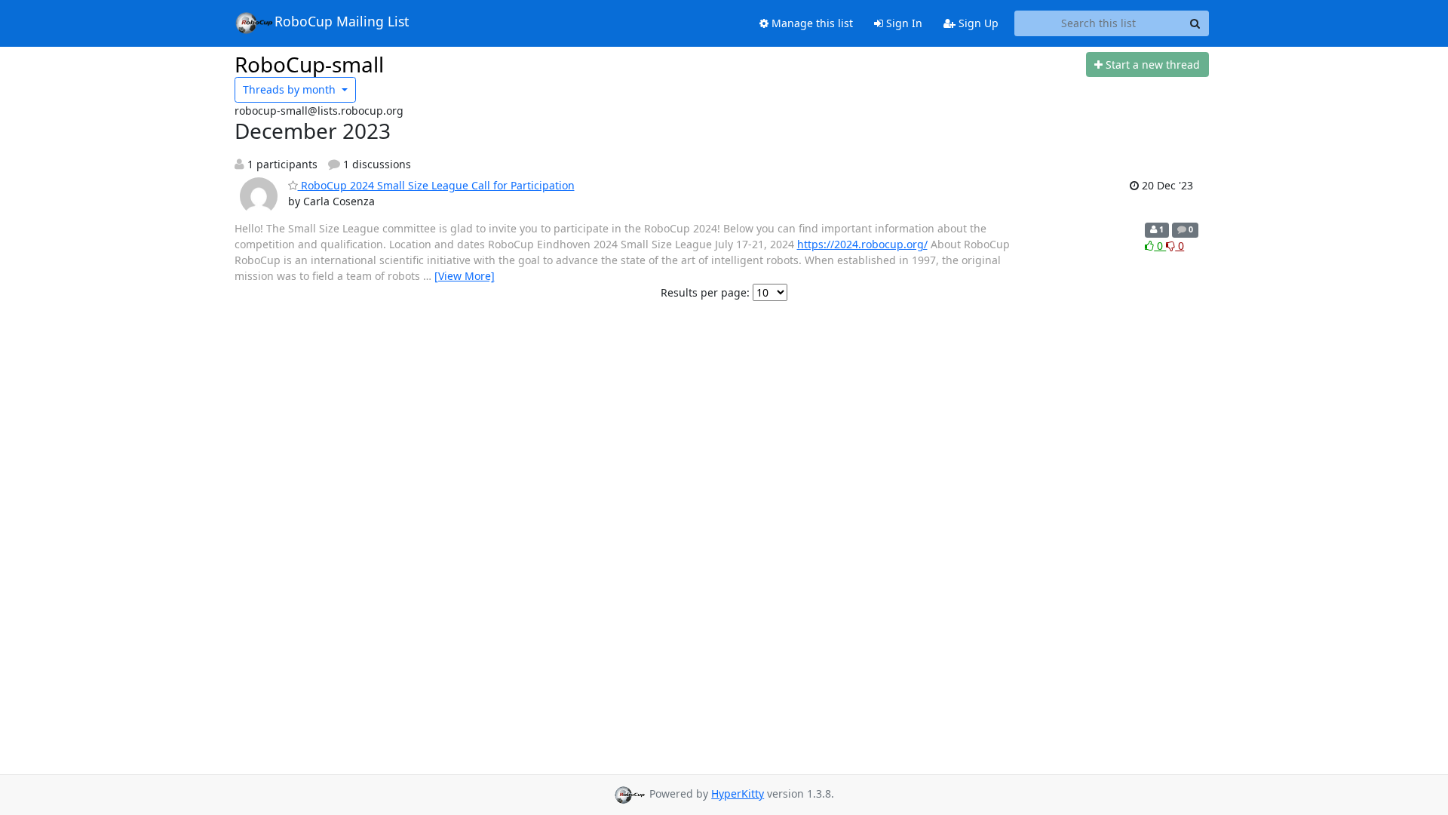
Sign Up (977, 23)
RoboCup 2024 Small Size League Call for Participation (436, 185)
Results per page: (705, 292)
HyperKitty (737, 793)
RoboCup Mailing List (342, 21)
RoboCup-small (309, 64)
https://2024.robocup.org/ (862, 244)
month (291, 89)
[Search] (1195, 23)
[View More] (464, 276)
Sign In (902, 23)
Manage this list (810, 23)
